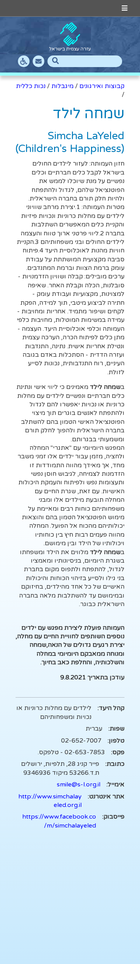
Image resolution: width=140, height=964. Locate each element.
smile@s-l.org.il (78, 784)
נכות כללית (31, 86)
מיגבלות (62, 86)
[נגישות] (24, 61)
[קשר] (38, 61)
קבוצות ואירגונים (101, 86)
